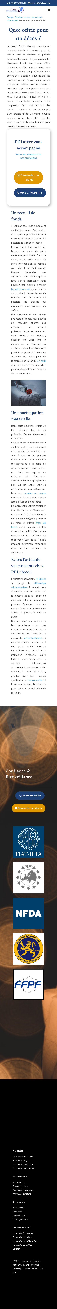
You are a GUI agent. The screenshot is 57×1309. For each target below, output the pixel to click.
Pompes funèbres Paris (23, 1233)
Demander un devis (30, 808)
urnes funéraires (33, 637)
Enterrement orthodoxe (23, 1164)
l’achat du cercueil (20, 289)
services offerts (36, 680)
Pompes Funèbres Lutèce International (24, 17)
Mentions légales (31, 1265)
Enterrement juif (20, 1160)
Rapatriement (19, 1182)
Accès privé (17, 1265)
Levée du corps (19, 1215)
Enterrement (12, 20)
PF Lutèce (41, 578)
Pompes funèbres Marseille (24, 1241)
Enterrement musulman (23, 1156)
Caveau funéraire (20, 1219)
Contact (16, 1248)
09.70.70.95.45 (31, 192)
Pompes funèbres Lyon (22, 1237)
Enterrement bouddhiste (23, 1168)
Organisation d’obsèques (23, 1190)
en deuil (41, 360)
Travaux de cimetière (22, 1194)
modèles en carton (35, 493)
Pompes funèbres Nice (22, 1245)
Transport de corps (21, 1186)
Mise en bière (18, 1207)
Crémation (17, 1211)
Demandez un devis (29, 177)
